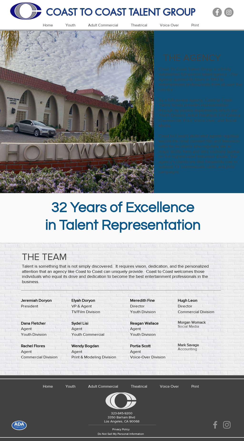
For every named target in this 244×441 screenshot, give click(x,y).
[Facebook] (217, 12)
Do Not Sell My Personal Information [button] (121, 434)
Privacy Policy (121, 429)
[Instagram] (229, 12)
